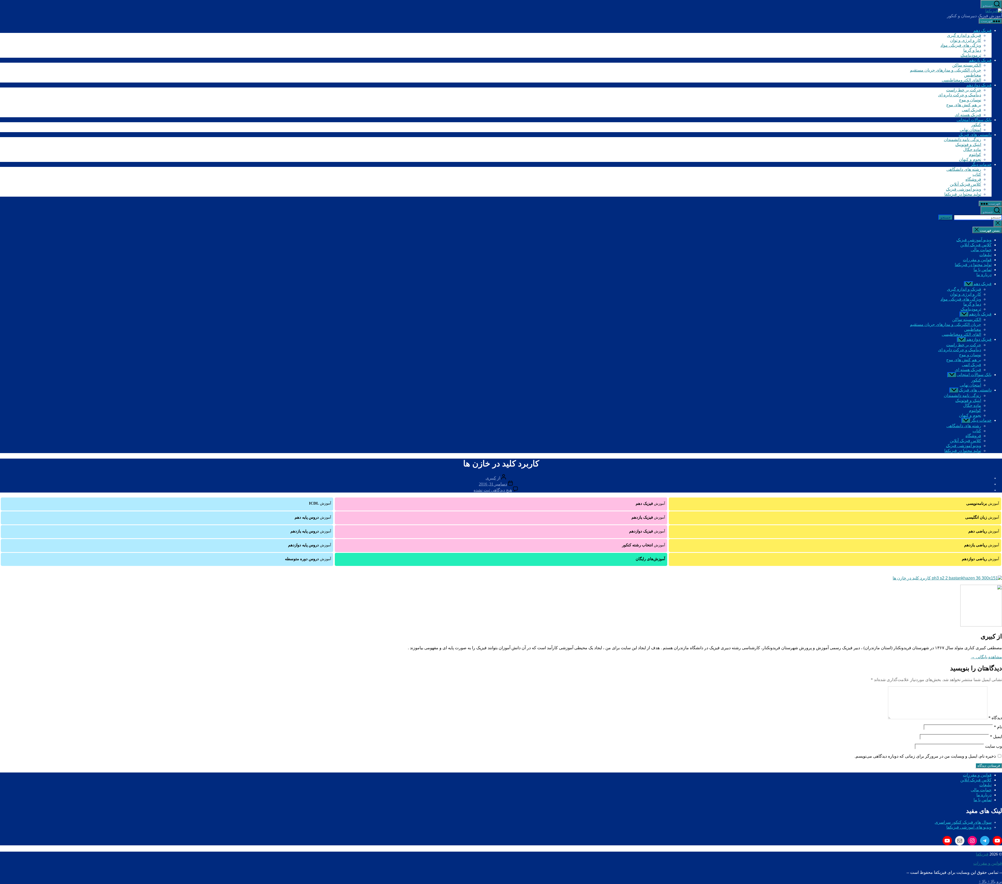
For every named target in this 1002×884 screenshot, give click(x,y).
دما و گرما (972, 50)
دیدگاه (995, 718)
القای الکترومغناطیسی (961, 80)
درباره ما (984, 274)
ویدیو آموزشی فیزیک (963, 189)
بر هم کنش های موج (963, 105)
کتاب (977, 174)
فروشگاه (973, 179)
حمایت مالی (981, 250)
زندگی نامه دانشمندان (962, 139)
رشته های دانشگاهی (963, 169)
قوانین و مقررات (977, 259)
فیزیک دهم (982, 30)
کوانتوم (975, 154)
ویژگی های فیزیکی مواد (960, 45)
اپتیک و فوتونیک (968, 144)
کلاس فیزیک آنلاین (965, 184)
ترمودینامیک (971, 55)
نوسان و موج (970, 100)
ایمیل (996, 736)
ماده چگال (972, 149)
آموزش (982, 503)
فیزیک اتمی (971, 110)
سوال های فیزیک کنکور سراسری (963, 822)
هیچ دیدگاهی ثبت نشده (493, 490)
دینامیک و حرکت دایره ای (959, 95)
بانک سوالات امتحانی (974, 120)
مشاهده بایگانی (986, 657)
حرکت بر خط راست (963, 90)
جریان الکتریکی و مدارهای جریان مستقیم (945, 70)
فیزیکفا (982, 854)
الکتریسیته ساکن (966, 65)
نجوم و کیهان (970, 159)
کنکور (976, 124)
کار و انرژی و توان (965, 40)
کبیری (491, 478)
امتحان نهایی (970, 129)
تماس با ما (983, 269)
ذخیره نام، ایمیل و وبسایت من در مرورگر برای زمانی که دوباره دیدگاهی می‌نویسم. (925, 756)
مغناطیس (972, 75)
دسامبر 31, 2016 (493, 484)
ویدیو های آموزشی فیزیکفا (969, 827)
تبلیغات (985, 255)
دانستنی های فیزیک (975, 134)
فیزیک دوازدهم (979, 85)
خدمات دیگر (981, 164)
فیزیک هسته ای (968, 115)
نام (998, 727)
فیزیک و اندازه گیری (964, 35)
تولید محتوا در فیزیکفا (962, 194)
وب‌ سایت (993, 746)
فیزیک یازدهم (980, 60)
